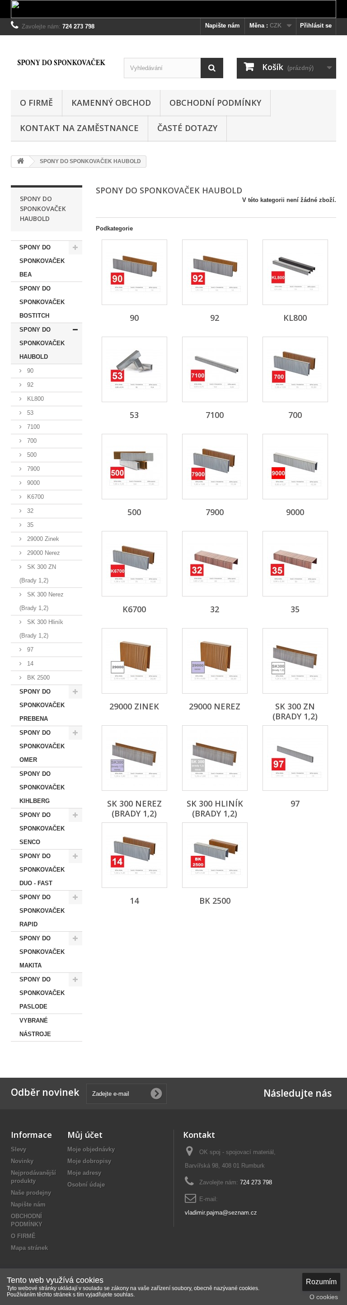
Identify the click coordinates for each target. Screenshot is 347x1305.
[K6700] (134, 563)
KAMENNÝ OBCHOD (111, 102)
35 (29, 524)
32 (29, 510)
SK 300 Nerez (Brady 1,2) (41, 601)
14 (29, 663)
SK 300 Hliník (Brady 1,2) (41, 629)
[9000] (295, 466)
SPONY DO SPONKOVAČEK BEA (42, 261)
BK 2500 (37, 677)
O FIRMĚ (36, 102)
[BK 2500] (215, 855)
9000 (32, 482)
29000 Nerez (42, 552)
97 (29, 649)
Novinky (22, 1161)
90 (29, 370)
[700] (295, 369)
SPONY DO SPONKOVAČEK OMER (42, 746)
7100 (32, 426)
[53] (134, 369)
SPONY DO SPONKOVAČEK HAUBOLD (42, 343)
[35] (295, 563)
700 (31, 440)
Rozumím (321, 1282)
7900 (32, 468)
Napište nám (222, 25)
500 (31, 454)
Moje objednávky (91, 1149)
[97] (295, 758)
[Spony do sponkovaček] (60, 62)
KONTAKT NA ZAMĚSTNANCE (79, 127)
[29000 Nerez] (215, 661)
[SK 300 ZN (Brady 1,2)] (295, 661)
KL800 (34, 398)
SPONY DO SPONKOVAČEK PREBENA (42, 705)
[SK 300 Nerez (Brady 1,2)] (134, 758)
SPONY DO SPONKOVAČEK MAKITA (42, 952)
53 (29, 412)
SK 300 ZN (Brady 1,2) (37, 573)
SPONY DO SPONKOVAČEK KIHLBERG (42, 787)
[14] (134, 855)
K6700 (34, 496)
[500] (134, 466)
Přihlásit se (316, 25)
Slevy (18, 1149)
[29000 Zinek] (134, 661)
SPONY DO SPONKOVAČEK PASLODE (42, 993)
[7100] (215, 369)
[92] (215, 272)
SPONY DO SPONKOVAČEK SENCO (42, 828)
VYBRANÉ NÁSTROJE (35, 1027)
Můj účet (85, 1134)
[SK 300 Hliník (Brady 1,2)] (215, 758)
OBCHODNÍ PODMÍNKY (215, 102)
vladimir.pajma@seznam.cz (221, 1212)
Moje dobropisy (89, 1161)
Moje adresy (84, 1172)
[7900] (215, 466)
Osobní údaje (86, 1184)
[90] (134, 272)
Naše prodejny (31, 1192)
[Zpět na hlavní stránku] (20, 161)
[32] (215, 563)
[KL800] (295, 272)
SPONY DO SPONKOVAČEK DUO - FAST (42, 870)
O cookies (323, 1296)
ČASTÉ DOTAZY (187, 127)
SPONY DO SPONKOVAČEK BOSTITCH (42, 302)
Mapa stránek (29, 1247)
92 (29, 384)
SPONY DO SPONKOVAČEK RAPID (42, 911)
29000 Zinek (42, 538)
